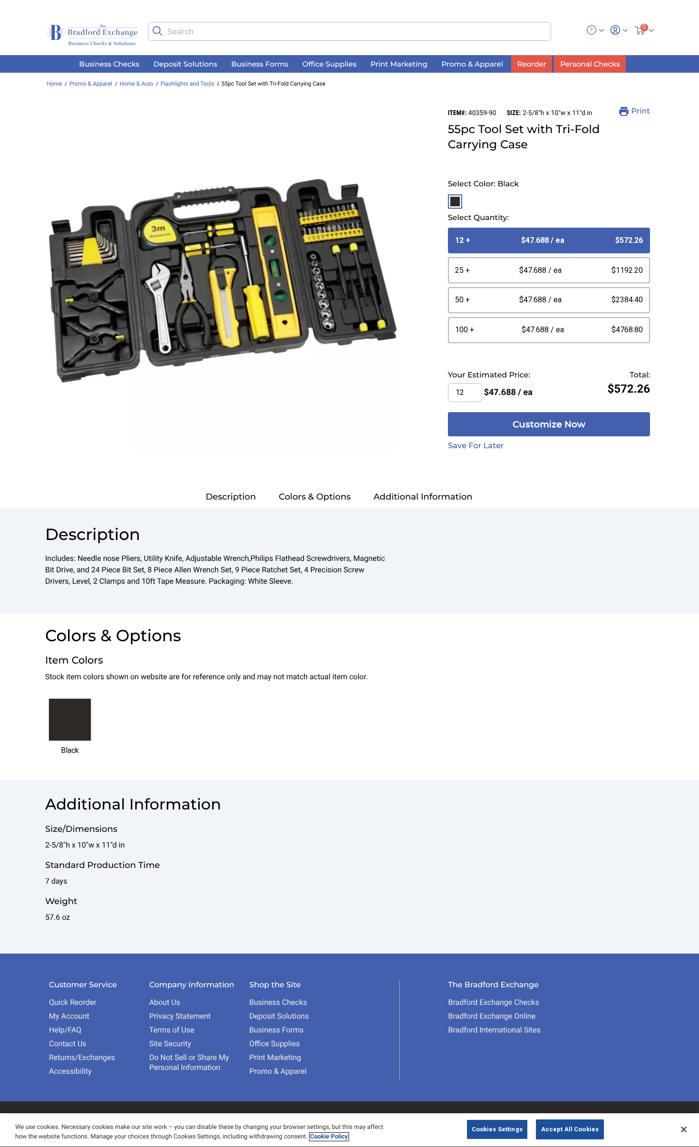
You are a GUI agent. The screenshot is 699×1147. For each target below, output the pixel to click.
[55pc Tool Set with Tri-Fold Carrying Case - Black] (223, 280)
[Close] (683, 1129)
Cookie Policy (329, 1136)
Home (54, 83)
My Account (69, 1016)
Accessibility (70, 1071)
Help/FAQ (65, 1029)
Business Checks (278, 1002)
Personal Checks (590, 63)
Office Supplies (274, 1043)
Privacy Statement (180, 1016)
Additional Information (423, 497)
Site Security (170, 1043)
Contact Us (68, 1043)
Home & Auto (136, 83)
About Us (164, 1002)
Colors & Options (314, 497)
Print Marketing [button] (398, 63)
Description (230, 497)
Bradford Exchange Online (491, 1016)
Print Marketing (275, 1057)
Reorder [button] (531, 63)
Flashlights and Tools (187, 83)
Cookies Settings (497, 1129)
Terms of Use (171, 1029)
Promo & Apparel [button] (472, 63)
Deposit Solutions (279, 1016)
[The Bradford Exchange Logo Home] (92, 34)
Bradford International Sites (494, 1029)
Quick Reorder (73, 1002)
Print (640, 111)
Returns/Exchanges (82, 1057)
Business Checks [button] (109, 63)
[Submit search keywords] (157, 31)
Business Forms (276, 1029)
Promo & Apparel (90, 83)
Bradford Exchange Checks (493, 1002)
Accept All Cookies (570, 1129)
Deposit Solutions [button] (185, 63)
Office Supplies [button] (329, 63)
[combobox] (349, 31)
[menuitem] (109, 64)
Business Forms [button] (259, 63)
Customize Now (549, 424)
